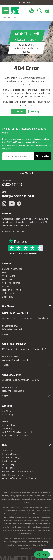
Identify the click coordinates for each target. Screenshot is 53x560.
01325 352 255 (10, 356)
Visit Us (5, 334)
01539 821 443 (10, 326)
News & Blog (7, 414)
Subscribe (42, 156)
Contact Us (18, 111)
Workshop (6, 286)
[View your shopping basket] (47, 10)
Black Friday (7, 296)
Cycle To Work (8, 276)
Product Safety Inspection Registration (19, 478)
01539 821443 (12, 184)
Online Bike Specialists (26, 2)
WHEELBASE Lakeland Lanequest (17, 432)
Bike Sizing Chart (9, 461)
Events (5, 421)
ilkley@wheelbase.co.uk (13, 391)
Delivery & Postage (10, 454)
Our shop (35, 111)
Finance (5, 272)
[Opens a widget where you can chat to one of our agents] (42, 555)
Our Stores (7, 411)
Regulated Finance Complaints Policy (18, 471)
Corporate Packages (11, 282)
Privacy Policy (24, 145)
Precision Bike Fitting (11, 290)
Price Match (7, 279)
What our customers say (13, 231)
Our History (7, 428)
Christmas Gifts (8, 293)
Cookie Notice (8, 468)
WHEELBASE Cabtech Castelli (15, 435)
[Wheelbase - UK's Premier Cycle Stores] (18, 10)
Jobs (4, 418)
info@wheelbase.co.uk (18, 195)
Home (4, 18)
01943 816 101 (9, 387)
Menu (5, 10)
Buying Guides (8, 425)
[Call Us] (31, 10)
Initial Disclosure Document (14, 475)
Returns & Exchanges (11, 457)
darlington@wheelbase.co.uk (15, 360)
